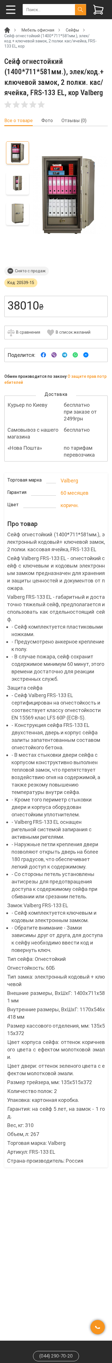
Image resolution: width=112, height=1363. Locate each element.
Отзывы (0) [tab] (73, 120)
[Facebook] (43, 354)
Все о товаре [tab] (18, 120)
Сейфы (72, 30)
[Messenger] (85, 354)
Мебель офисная (38, 30)
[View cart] (98, 9)
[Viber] (54, 354)
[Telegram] (64, 354)
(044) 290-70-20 (56, 1356)
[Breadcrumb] (7, 30)
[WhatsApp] (75, 354)
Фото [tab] (47, 120)
